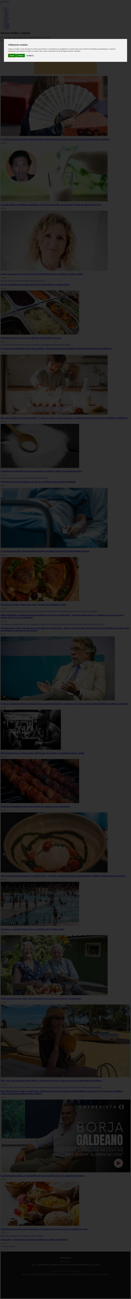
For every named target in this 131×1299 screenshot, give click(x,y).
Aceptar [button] (12, 55)
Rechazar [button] (20, 55)
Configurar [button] (30, 55)
